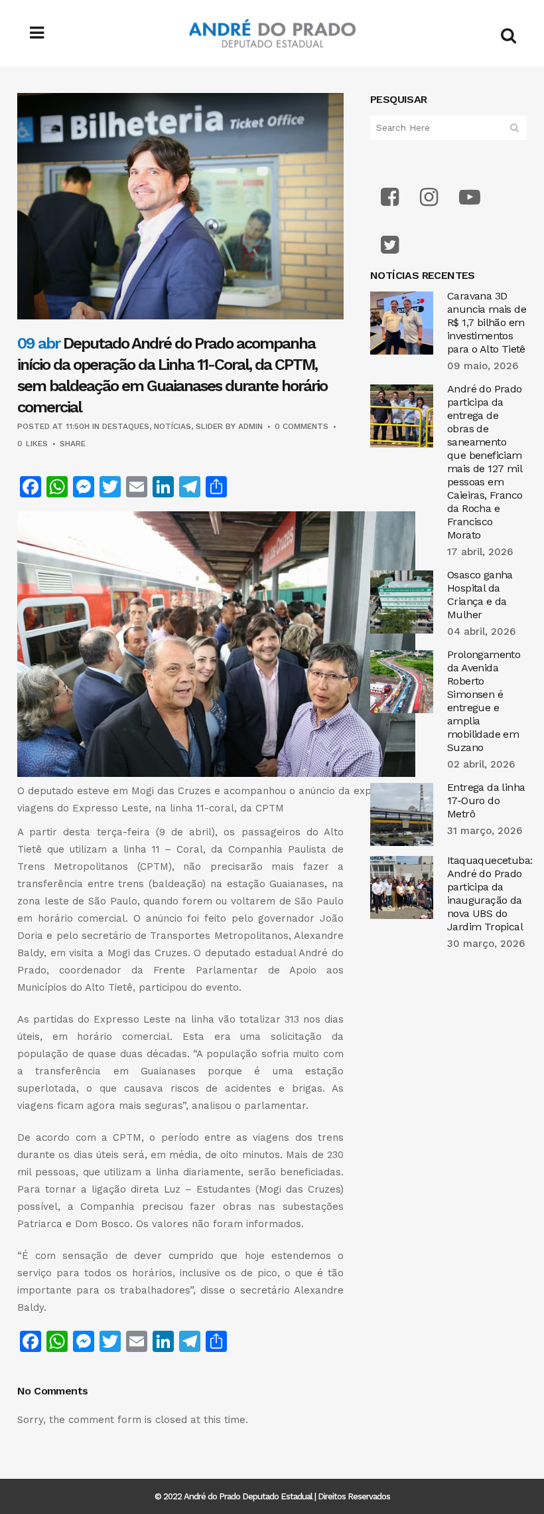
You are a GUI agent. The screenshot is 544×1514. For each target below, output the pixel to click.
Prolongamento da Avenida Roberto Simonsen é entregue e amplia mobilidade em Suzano (483, 701)
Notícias (172, 426)
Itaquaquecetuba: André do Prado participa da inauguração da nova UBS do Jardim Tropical (489, 893)
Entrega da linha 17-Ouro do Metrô (486, 800)
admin (250, 426)
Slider (209, 426)
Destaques (125, 426)
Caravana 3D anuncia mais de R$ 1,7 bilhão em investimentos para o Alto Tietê (486, 322)
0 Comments (301, 426)
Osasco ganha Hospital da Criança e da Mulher (480, 594)
